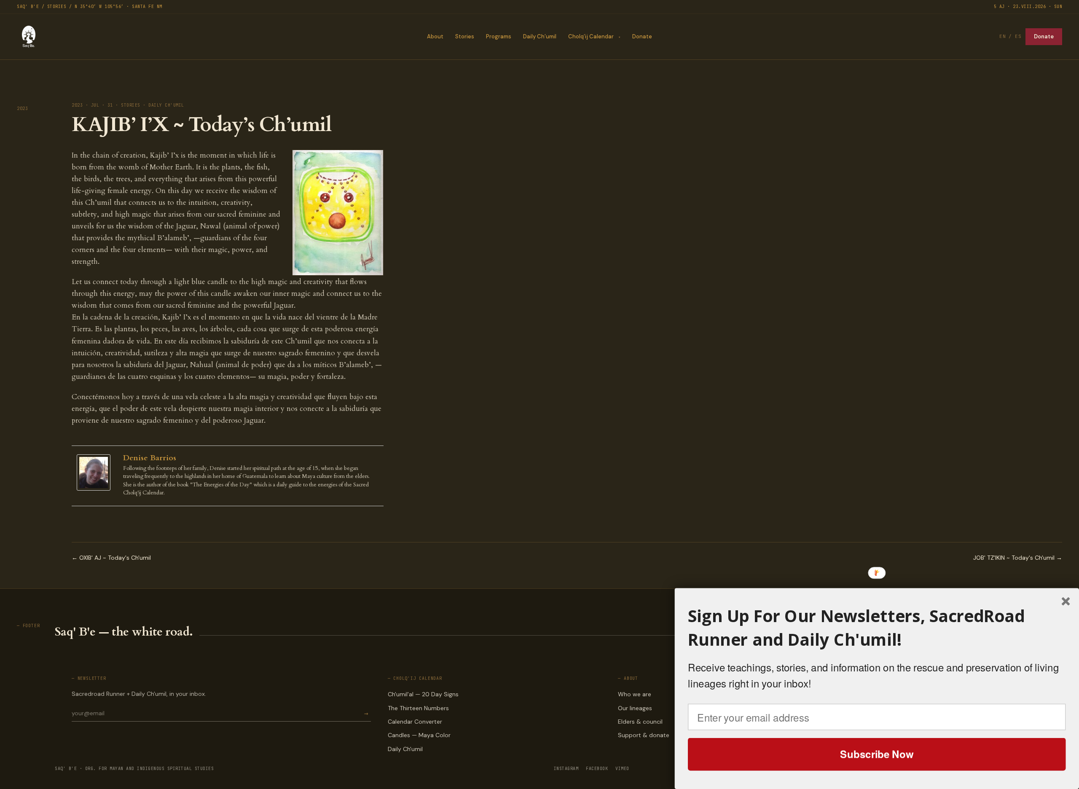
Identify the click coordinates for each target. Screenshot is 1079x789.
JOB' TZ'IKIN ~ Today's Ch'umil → (1017, 557)
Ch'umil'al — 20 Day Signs (423, 694)
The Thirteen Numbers (418, 708)
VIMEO (622, 768)
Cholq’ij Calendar (591, 36)
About (435, 36)
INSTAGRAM (566, 768)
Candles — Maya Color (419, 735)
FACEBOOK (597, 768)
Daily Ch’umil (539, 36)
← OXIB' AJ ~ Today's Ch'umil (111, 557)
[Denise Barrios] (96, 472)
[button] (877, 627)
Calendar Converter (415, 721)
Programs (498, 36)
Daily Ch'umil (405, 749)
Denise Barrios (149, 458)
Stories (464, 36)
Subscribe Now (876, 754)
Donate (642, 36)
